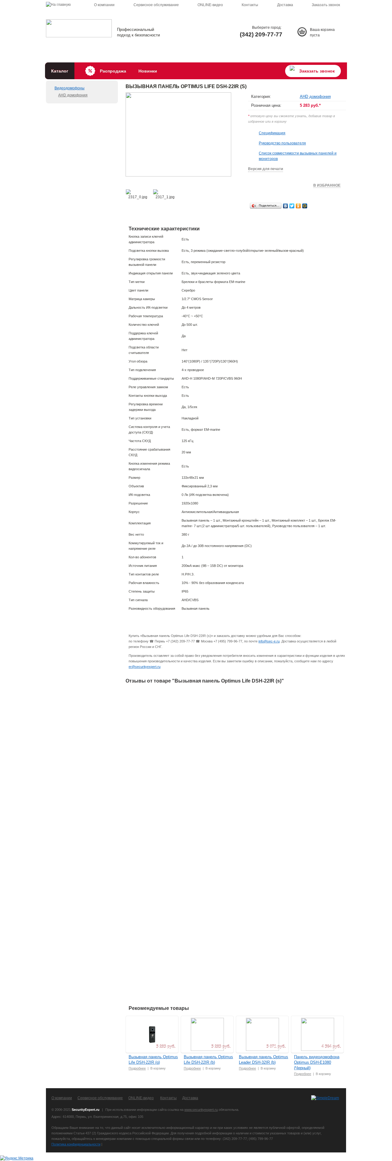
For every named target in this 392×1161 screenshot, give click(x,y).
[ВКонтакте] (285, 206)
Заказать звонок (326, 5)
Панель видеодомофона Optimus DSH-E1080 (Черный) (316, 1062)
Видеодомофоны (70, 88)
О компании (104, 5)
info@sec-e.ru (269, 641)
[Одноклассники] (298, 206)
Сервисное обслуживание (156, 5)
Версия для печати (265, 169)
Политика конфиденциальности (75, 1144)
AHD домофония (73, 95)
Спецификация (272, 133)
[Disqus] (236, 765)
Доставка (285, 5)
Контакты (250, 5)
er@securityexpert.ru (144, 666)
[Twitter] (292, 206)
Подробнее (137, 1068)
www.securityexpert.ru (201, 1109)
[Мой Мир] (305, 206)
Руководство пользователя (282, 143)
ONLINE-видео (210, 5)
